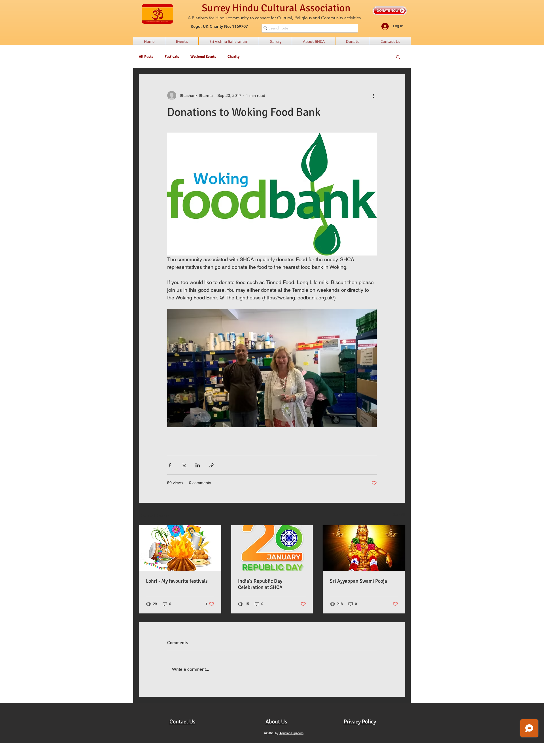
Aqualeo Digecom (291, 733)
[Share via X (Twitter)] (183, 465)
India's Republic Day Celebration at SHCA (260, 584)
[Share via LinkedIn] (197, 465)
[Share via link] (211, 465)
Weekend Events (203, 56)
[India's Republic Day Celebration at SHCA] (272, 548)
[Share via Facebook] (170, 465)
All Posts (146, 56)
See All (399, 514)
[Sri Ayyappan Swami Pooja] (364, 548)
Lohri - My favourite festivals (177, 581)
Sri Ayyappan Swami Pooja (358, 581)
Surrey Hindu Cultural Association (276, 8)
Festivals (172, 56)
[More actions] (373, 95)
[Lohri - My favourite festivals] (180, 548)
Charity (233, 56)
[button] (398, 56)
